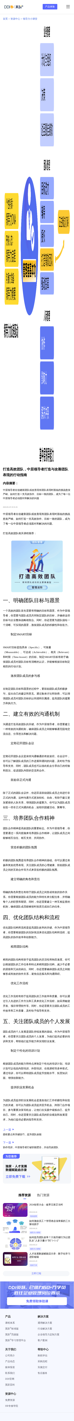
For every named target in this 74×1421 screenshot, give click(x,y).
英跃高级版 (12, 1334)
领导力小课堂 (30, 19)
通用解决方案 (45, 1323)
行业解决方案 (45, 1328)
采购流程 (42, 1361)
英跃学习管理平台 (15, 1340)
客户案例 (42, 1340)
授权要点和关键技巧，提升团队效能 (22, 1134)
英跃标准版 (12, 1328)
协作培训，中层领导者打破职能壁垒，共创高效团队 (30, 1147)
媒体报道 (10, 1367)
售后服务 (42, 1373)
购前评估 (42, 1355)
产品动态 (10, 1361)
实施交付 (42, 1367)
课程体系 (10, 1323)
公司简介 (10, 1355)
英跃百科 (10, 1384)
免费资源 (10, 1400)
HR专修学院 (11, 1406)
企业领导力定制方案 (48, 1334)
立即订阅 (36, 1273)
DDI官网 (9, 1379)
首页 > (6, 19)
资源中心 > (16, 19)
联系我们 (10, 1373)
